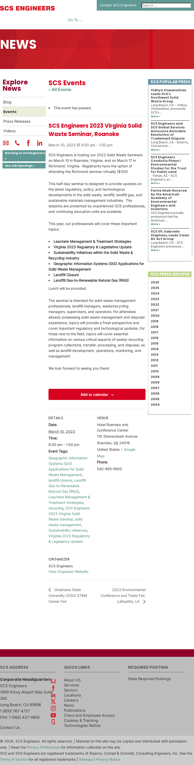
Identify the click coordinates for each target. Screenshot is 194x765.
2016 (154, 338)
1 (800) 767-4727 (15, 711)
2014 (155, 349)
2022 (155, 304)
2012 (154, 360)
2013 (154, 354)
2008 (155, 382)
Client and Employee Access (89, 715)
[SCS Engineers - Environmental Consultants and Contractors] (27, 9)
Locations (72, 695)
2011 (154, 366)
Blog (7, 102)
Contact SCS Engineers (118, 5)
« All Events (59, 89)
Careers (71, 700)
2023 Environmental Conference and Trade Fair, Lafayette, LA (123, 596)
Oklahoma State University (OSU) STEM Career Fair (67, 595)
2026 (155, 282)
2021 (154, 310)
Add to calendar (94, 394)
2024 (155, 293)
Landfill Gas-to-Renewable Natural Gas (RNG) (67, 485)
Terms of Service (14, 759)
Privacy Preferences (43, 747)
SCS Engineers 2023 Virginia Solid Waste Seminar (69, 513)
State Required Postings (149, 679)
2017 (154, 332)
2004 (155, 404)
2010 (155, 371)
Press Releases (17, 121)
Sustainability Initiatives (67, 530)
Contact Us (10, 727)
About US (72, 680)
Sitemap (86, 759)
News (69, 705)
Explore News (15, 85)
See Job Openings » (20, 166)
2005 (155, 399)
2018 (154, 327)
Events (10, 111)
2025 (155, 288)
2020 (155, 315)
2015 (154, 343)
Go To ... (75, 20)
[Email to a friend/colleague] (6, 145)
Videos (9, 131)
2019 (154, 321)
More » (155, 116)
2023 (155, 299)
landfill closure (60, 480)
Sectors (71, 690)
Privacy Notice (108, 759)
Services (71, 685)
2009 (155, 377)
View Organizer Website (68, 571)
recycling (56, 508)
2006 (155, 393)
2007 (155, 388)
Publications (75, 710)
